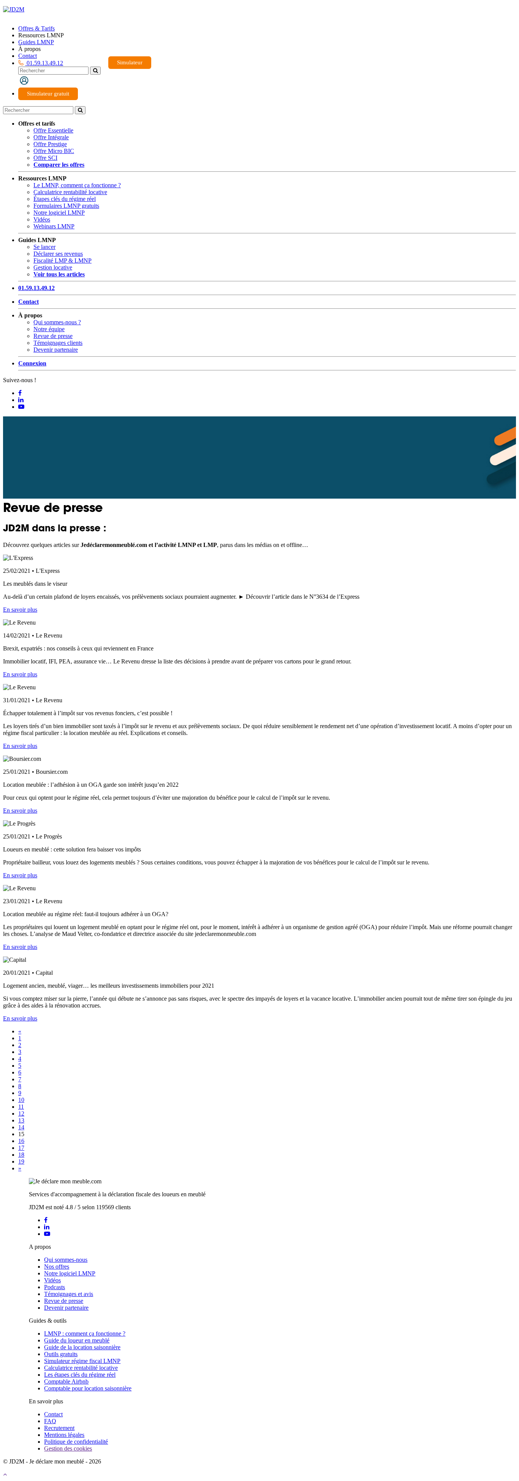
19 (21, 1161)
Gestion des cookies (68, 1448)
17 (21, 1148)
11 (21, 1106)
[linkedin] (46, 1227)
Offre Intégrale (51, 137)
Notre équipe (49, 329)
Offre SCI (45, 158)
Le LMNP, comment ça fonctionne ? (77, 185)
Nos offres (56, 1266)
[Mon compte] (24, 80)
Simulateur (129, 62)
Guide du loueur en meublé (76, 1340)
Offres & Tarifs (36, 28)
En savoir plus (20, 609)
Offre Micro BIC (53, 151)
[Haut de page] (5, 1474)
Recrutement (59, 1428)
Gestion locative (52, 267)
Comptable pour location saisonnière (87, 1388)
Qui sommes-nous (65, 1259)
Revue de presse (53, 336)
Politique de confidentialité (76, 1441)
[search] (95, 71)
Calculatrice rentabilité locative (70, 192)
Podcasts (54, 1287)
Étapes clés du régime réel (64, 199)
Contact (27, 56)
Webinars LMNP (53, 226)
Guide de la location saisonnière (82, 1347)
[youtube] (47, 1234)
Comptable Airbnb (66, 1381)
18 (21, 1154)
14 (21, 1127)
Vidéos (41, 219)
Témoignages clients (57, 343)
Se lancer (44, 247)
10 (21, 1100)
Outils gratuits (61, 1354)
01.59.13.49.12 (44, 63)
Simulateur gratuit (48, 94)
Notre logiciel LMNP (59, 212)
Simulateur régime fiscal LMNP (82, 1361)
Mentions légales (64, 1435)
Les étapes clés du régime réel (80, 1374)
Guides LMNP (36, 42)
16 (21, 1141)
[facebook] (45, 1220)
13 (21, 1120)
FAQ (50, 1421)
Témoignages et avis (68, 1294)
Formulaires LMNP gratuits (66, 205)
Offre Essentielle (53, 130)
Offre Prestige (50, 144)
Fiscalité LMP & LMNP (62, 260)
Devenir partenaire (55, 349)
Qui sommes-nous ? (57, 322)
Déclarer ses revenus (58, 253)
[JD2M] (13, 9)
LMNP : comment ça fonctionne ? (84, 1333)
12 (21, 1113)
